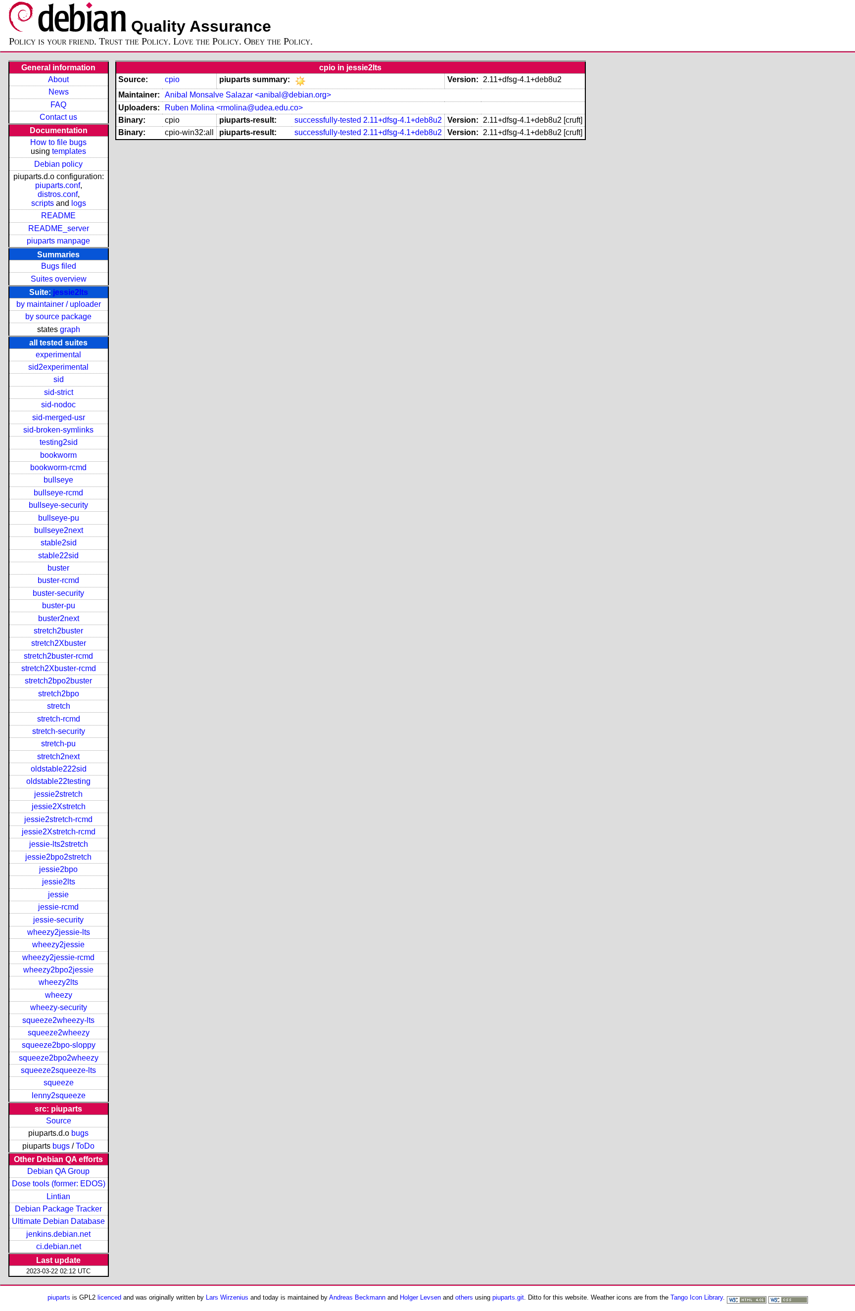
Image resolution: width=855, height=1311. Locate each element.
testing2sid (59, 442)
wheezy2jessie (58, 944)
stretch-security (58, 731)
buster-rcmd (58, 580)
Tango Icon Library (696, 1297)
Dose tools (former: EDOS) (58, 1183)
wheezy (58, 995)
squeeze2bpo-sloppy (58, 1045)
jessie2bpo (58, 869)
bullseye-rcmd (58, 492)
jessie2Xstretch (59, 806)
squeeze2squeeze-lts (58, 1070)
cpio (172, 79)
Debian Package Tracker (58, 1209)
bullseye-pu (58, 518)
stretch (58, 706)
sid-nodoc (58, 404)
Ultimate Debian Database (58, 1221)
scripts (42, 203)
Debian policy (58, 164)
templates (69, 151)
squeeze (59, 1082)
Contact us (58, 117)
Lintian (58, 1196)
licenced (109, 1297)
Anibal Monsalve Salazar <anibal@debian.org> (248, 95)
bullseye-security (58, 505)
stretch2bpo (58, 693)
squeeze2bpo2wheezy (58, 1058)
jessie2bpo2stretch (58, 857)
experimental (58, 354)
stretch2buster (58, 631)
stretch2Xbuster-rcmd (58, 668)
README (58, 215)
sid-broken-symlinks (58, 430)
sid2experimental (58, 367)
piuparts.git (508, 1297)
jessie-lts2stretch (58, 844)
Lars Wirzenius (227, 1297)
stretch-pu (58, 743)
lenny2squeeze (59, 1095)
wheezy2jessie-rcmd (58, 957)
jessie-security (58, 920)
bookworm (58, 455)
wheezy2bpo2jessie (58, 970)
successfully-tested (327, 120)
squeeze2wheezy (59, 1032)
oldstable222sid (59, 769)
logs (78, 203)
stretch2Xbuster (58, 643)
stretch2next (58, 756)
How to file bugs (58, 142)
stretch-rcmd (58, 719)
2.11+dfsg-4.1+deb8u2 (402, 120)
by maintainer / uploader (58, 304)
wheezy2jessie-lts (58, 932)
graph (70, 329)
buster (58, 568)
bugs (80, 1133)
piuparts (59, 1297)
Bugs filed (58, 266)
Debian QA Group (58, 1171)
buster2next (58, 618)
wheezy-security (58, 1007)
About (58, 79)
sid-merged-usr (58, 417)
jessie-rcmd (58, 907)
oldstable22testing (58, 781)
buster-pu (58, 605)
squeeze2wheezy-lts (58, 1020)
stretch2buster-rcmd (58, 656)
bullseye (58, 480)
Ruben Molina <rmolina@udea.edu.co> (234, 107)
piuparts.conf (57, 185)
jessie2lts (70, 292)
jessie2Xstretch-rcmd (58, 831)
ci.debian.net (58, 1246)
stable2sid (59, 542)
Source (58, 1121)
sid (58, 379)
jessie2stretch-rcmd (58, 819)
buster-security (58, 593)
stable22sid (58, 555)
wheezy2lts (58, 982)
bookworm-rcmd (58, 467)
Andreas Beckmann (357, 1297)
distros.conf (58, 194)
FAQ (58, 104)
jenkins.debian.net (58, 1234)
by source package (58, 316)
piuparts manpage (58, 241)
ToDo (85, 1146)
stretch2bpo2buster (58, 681)
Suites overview (59, 279)
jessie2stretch (58, 794)
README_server (58, 228)
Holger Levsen (420, 1297)
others (464, 1297)
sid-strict (58, 392)
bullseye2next (58, 530)
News (58, 92)
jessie (58, 894)
